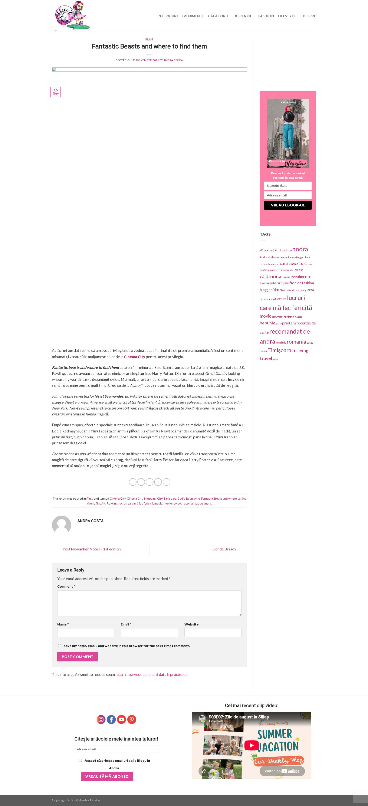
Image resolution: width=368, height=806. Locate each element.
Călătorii (218, 16)
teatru (263, 351)
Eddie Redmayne (189, 498)
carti (284, 263)
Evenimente (193, 16)
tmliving (300, 350)
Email (126, 624)
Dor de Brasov (224, 549)
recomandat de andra (197, 503)
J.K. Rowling (109, 503)
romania (296, 341)
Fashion (266, 16)
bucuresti (273, 264)
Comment (66, 586)
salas (310, 342)
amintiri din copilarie (281, 250)
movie (158, 503)
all (267, 250)
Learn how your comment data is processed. (152, 674)
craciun (299, 270)
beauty (284, 257)
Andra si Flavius (269, 257)
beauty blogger (296, 257)
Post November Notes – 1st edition (91, 549)
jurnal (272, 299)
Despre (309, 16)
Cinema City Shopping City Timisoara (152, 498)
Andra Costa (173, 60)
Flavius (284, 290)
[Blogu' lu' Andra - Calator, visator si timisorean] (84, 16)
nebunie (267, 322)
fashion (295, 283)
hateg (303, 290)
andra (300, 249)
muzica (298, 316)
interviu (264, 299)
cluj (292, 270)
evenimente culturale (274, 283)
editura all (284, 277)
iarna (310, 290)
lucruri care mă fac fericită (136, 503)
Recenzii (243, 16)
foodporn (293, 290)
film (97, 503)
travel (266, 358)
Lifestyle (287, 16)
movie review (172, 503)
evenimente (301, 276)
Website (191, 624)
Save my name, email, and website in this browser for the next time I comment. (127, 646)
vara (275, 359)
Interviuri (167, 16)
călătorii (268, 276)
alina (263, 250)
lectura (281, 299)
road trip (281, 342)
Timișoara (279, 350)
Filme (149, 39)
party (279, 323)
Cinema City (118, 498)
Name (63, 624)
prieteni (289, 323)
